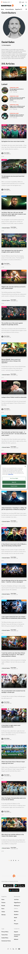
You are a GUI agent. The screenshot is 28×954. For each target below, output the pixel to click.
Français (16, 923)
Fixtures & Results (9, 9)
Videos (3, 911)
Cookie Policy (4, 938)
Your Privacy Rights (14, 478)
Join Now (16, 899)
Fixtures (3, 902)
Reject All (14, 482)
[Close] (25, 466)
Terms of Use (4, 934)
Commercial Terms (6, 941)
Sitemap (3, 914)
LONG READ (23, 67)
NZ (15, 920)
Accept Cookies (14, 486)
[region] (14, 477)
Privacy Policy (4, 931)
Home (2, 899)
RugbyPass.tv (17, 902)
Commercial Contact (17, 935)
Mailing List (17, 905)
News (2, 9)
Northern (16, 911)
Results (3, 905)
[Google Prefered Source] (14, 890)
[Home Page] (7, 5)
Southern (16, 914)
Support (16, 931)
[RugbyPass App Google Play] (20, 886)
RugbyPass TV (18, 9)
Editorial (16, 939)
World (15, 917)
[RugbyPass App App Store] (8, 886)
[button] (26, 9)
